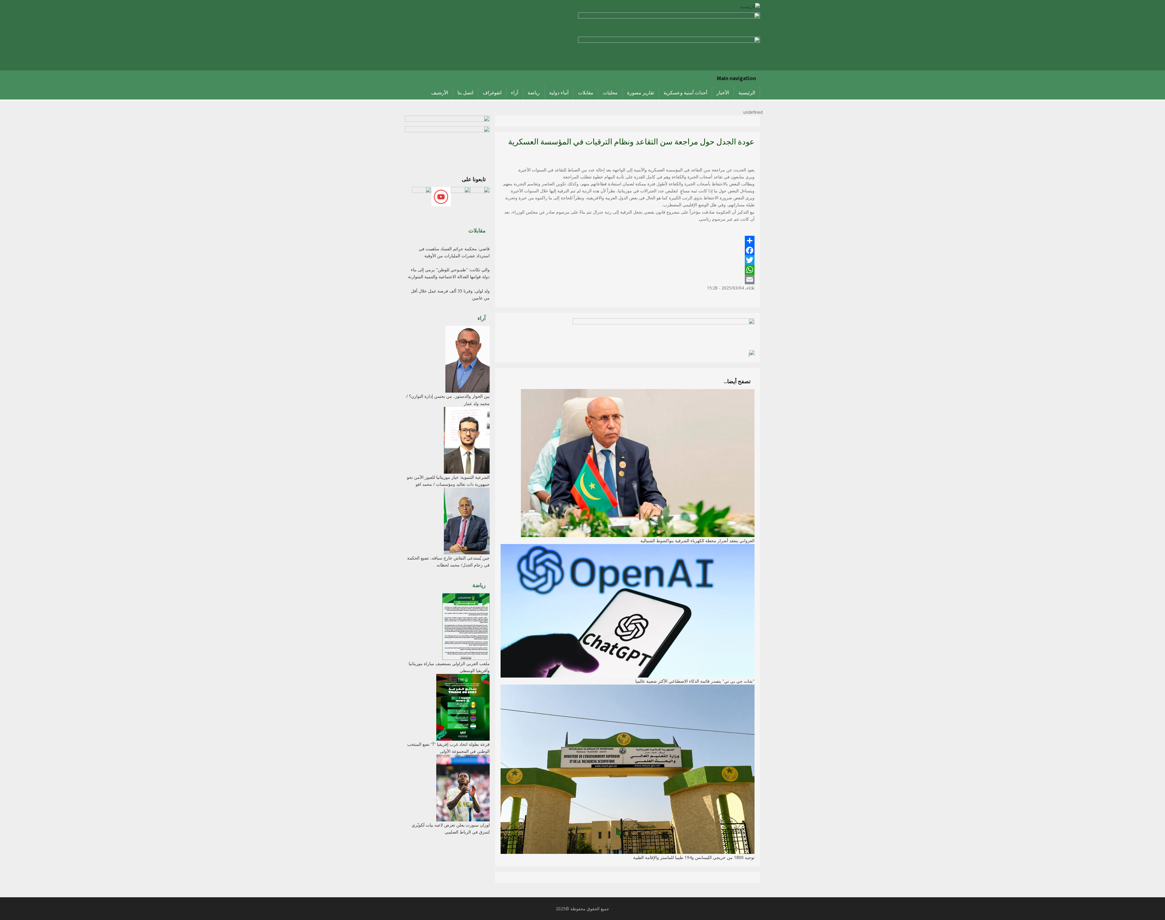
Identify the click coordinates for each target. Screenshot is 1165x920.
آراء (514, 92)
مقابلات (585, 92)
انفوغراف (492, 92)
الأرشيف (439, 92)
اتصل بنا (465, 92)
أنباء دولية (559, 92)
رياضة (534, 92)
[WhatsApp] (628, 270)
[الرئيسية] (750, 6)
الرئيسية (746, 92)
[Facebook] (628, 250)
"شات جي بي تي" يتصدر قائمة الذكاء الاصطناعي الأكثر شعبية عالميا (695, 681)
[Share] (628, 240)
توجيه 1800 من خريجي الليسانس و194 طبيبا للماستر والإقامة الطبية (694, 857)
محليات (610, 92)
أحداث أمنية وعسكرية (685, 92)
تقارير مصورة (640, 92)
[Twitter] (628, 260)
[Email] (628, 279)
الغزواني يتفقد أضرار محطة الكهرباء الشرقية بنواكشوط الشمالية (697, 540)
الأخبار (723, 92)
